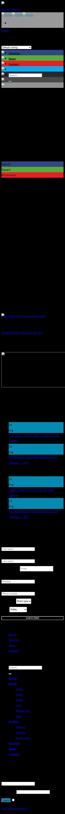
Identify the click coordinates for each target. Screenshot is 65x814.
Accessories (23, 738)
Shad (19, 716)
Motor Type (8, 601)
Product (14, 721)
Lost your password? (14, 808)
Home (5, 30)
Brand (12, 683)
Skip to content (10, 9)
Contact (14, 64)
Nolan (19, 700)
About (12, 634)
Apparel (20, 732)
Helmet (20, 727)
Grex (18, 705)
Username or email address (18, 778)
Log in (6, 800)
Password (8, 791)
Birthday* (7, 577)
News (12, 58)
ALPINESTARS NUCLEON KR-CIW (21, 333)
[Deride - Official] (17, 15)
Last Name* (8, 556)
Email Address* (10, 568)
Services (14, 53)
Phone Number (10, 589)
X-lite (19, 694)
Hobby (5, 609)
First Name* (8, 544)
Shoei (19, 689)
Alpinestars (23, 710)
